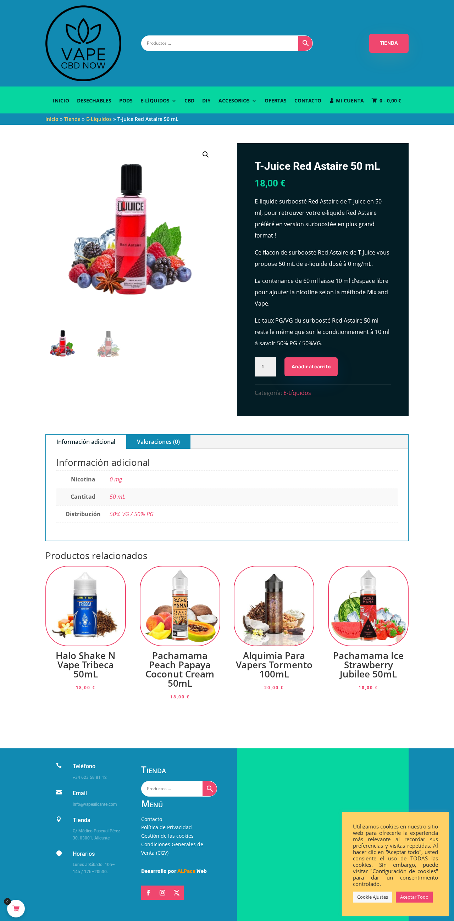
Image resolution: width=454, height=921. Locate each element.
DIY (206, 101)
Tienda (72, 119)
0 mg (116, 479)
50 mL (117, 497)
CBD (189, 101)
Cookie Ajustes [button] (372, 897)
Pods (126, 101)
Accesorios (234, 101)
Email (80, 793)
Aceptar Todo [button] (414, 897)
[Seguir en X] (177, 893)
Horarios (84, 853)
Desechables (94, 101)
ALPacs (186, 871)
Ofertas (276, 101)
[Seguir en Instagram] (162, 893)
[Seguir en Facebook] (148, 893)
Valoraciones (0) (158, 442)
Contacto (307, 101)
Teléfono (84, 766)
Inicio (61, 101)
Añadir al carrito (311, 367)
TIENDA (389, 43)
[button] (205, 154)
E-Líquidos (155, 101)
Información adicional (85, 442)
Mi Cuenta (350, 101)
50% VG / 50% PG (132, 514)
